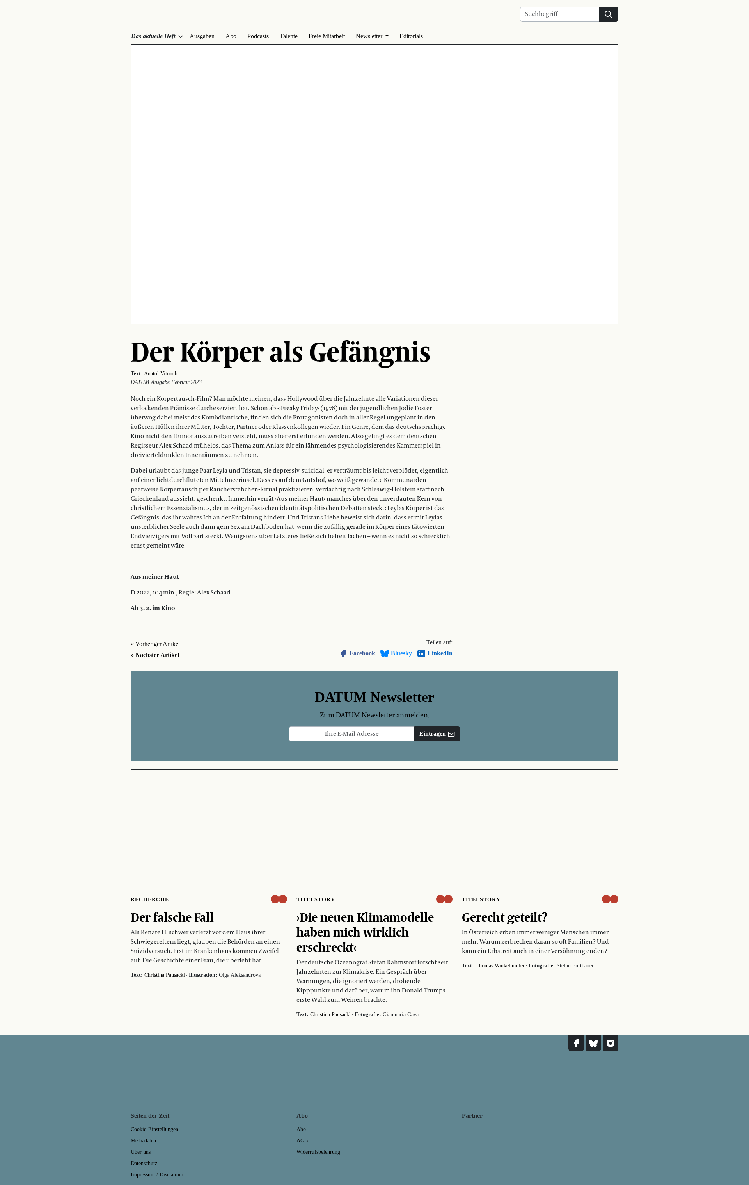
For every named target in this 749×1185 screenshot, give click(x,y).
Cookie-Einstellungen (154, 1129)
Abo (230, 36)
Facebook (362, 653)
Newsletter (370, 36)
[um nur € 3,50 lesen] (279, 899)
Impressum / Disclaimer (157, 1175)
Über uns (141, 1152)
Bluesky (401, 653)
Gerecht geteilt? (504, 917)
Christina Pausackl (164, 975)
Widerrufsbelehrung (318, 1152)
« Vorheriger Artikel (155, 644)
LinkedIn (440, 653)
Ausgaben (202, 36)
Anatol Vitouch (160, 374)
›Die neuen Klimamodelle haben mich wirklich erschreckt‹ (365, 932)
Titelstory (315, 900)
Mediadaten (143, 1141)
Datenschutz (144, 1163)
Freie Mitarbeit (327, 36)
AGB (302, 1141)
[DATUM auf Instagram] (610, 1043)
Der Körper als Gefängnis (281, 351)
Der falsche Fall (172, 917)
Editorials (411, 36)
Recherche (150, 900)
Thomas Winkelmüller (500, 966)
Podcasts (258, 36)
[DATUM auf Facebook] (576, 1043)
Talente (289, 36)
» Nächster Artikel (155, 654)
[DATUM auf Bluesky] (593, 1043)
